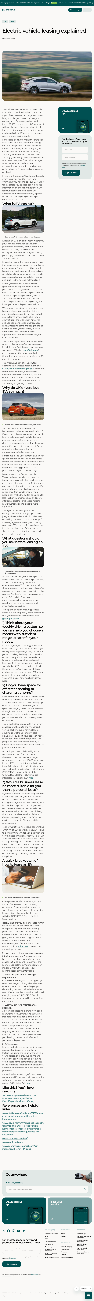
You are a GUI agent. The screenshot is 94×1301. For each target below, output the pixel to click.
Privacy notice (33, 1293)
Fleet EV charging (66, 1247)
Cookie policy (42, 1293)
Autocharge (48, 1247)
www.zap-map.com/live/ (14, 1138)
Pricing (47, 1239)
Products (64, 1252)
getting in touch (10, 618)
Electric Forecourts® (51, 1234)
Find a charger (75, 10)
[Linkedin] (24, 1231)
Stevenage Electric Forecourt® (83, 1252)
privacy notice (12, 1258)
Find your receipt (57, 1203)
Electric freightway (67, 1257)
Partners (63, 1254)
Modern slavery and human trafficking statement (60, 1293)
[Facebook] (8, 1230)
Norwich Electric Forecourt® (82, 1248)
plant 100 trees (29, 350)
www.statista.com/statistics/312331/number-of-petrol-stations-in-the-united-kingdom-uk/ (23, 1116)
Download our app (70, 112)
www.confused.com (12, 1142)
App (46, 1236)
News (63, 1234)
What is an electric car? (52, 1257)
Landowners (65, 1249)
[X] (3, 1231)
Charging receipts (50, 1241)
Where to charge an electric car (51, 1254)
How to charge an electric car (50, 1250)
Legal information (23, 1293)
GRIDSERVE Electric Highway (17, 368)
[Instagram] (13, 1230)
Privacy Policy (34, 1274)
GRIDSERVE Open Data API (9, 1293)
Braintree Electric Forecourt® (82, 1240)
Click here (23, 946)
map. (31, 778)
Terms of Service (6, 1276)
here (28, 1083)
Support (63, 1236)
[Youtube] (18, 1231)
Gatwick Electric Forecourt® (82, 1244)
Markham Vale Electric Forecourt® (84, 1237)
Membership (49, 1244)
